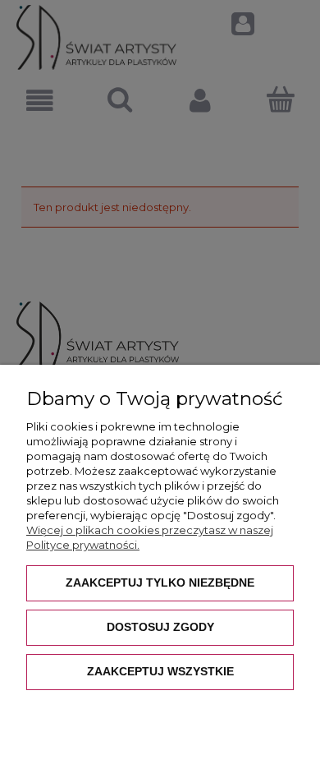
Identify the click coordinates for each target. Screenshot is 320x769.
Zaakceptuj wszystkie (160, 671)
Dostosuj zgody (160, 626)
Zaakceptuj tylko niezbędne (160, 582)
